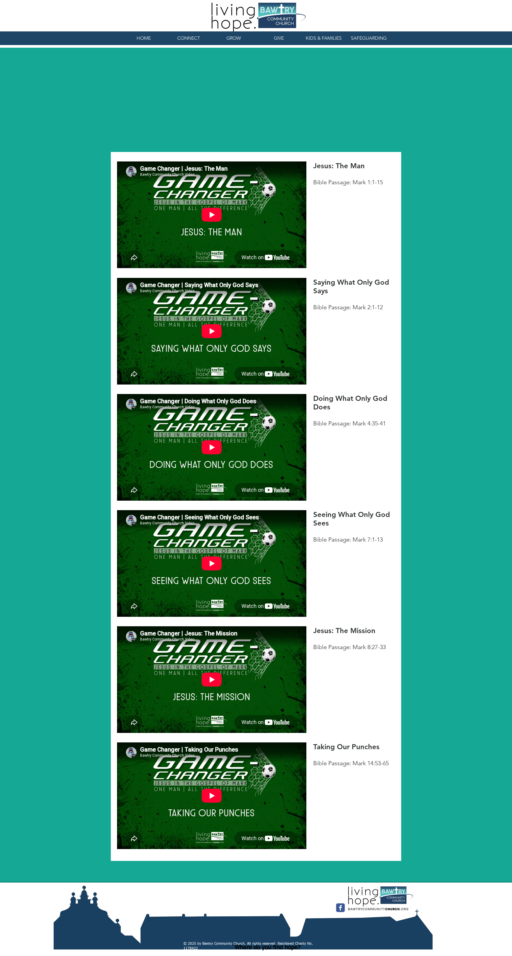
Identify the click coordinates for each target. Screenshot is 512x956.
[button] (188, 38)
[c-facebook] (340, 907)
